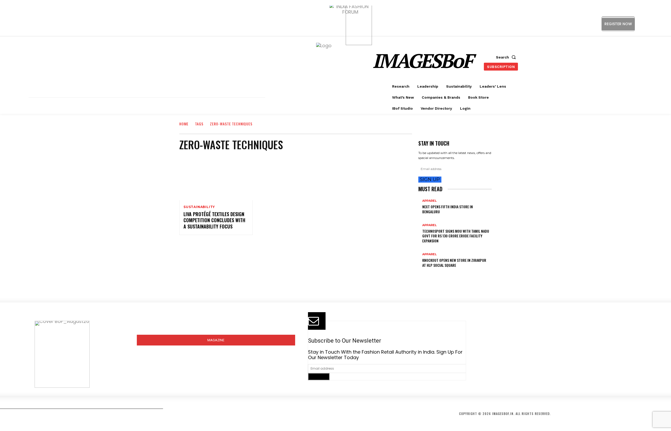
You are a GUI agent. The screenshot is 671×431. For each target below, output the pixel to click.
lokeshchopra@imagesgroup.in (519, 366)
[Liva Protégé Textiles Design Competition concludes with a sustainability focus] (216, 178)
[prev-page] (420, 273)
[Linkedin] (654, 23)
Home (183, 123)
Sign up (430, 179)
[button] (507, 57)
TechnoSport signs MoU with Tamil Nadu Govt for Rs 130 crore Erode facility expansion (455, 235)
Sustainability (199, 207)
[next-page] (424, 273)
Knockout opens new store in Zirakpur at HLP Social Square (454, 262)
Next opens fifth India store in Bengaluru (447, 209)
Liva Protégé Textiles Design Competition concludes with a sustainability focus (214, 220)
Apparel (429, 200)
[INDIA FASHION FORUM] (358, 24)
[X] (666, 23)
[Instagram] (642, 23)
